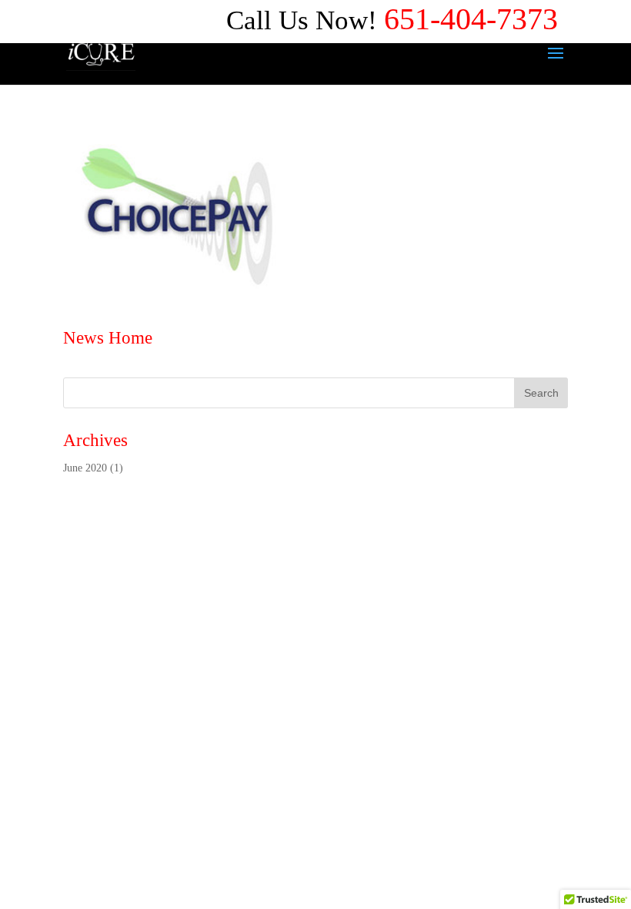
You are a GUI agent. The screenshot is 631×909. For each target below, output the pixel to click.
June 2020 (85, 468)
